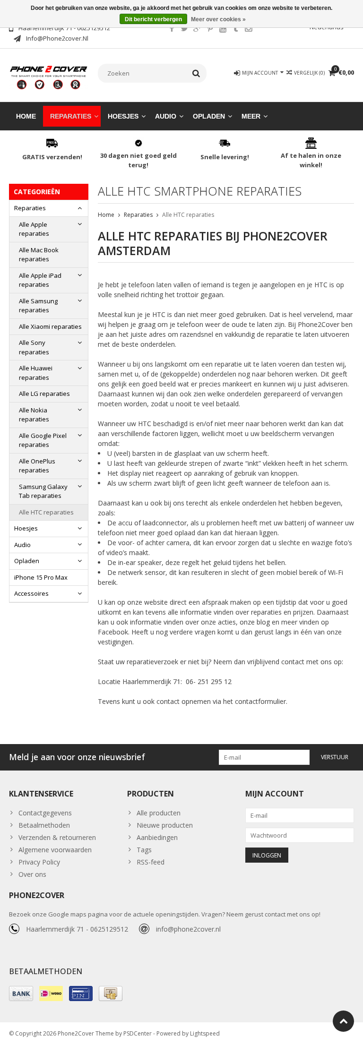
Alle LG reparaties (44, 393)
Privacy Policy (39, 861)
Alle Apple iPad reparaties (40, 280)
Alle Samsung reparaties (38, 306)
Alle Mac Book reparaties (39, 255)
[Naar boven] (343, 1021)
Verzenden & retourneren (57, 837)
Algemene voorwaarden (55, 849)
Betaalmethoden (44, 825)
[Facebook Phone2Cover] (171, 29)
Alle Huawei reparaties (35, 373)
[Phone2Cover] (48, 76)
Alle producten (159, 812)
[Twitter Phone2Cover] (184, 29)
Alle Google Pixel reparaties (43, 440)
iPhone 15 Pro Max (41, 577)
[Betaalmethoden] (21, 993)
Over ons (32, 874)
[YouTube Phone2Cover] (222, 29)
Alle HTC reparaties (46, 512)
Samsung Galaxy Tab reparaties (43, 491)
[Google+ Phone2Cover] (197, 29)
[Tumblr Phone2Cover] (235, 29)
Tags (144, 849)
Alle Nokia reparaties (34, 415)
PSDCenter (137, 1033)
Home (26, 116)
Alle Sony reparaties (34, 347)
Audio (165, 116)
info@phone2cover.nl (188, 929)
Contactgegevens (45, 812)
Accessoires (31, 593)
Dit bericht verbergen (153, 19)
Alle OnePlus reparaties (37, 466)
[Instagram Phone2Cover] (248, 29)
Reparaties (70, 116)
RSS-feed (150, 861)
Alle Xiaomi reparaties (50, 326)
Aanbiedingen (157, 837)
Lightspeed (205, 1033)
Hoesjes (123, 116)
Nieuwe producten (165, 825)
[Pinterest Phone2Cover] (210, 29)
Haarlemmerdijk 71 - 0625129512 (77, 929)
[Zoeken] (196, 73)
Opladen (209, 116)
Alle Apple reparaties (34, 229)
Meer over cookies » (218, 19)
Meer (251, 116)
